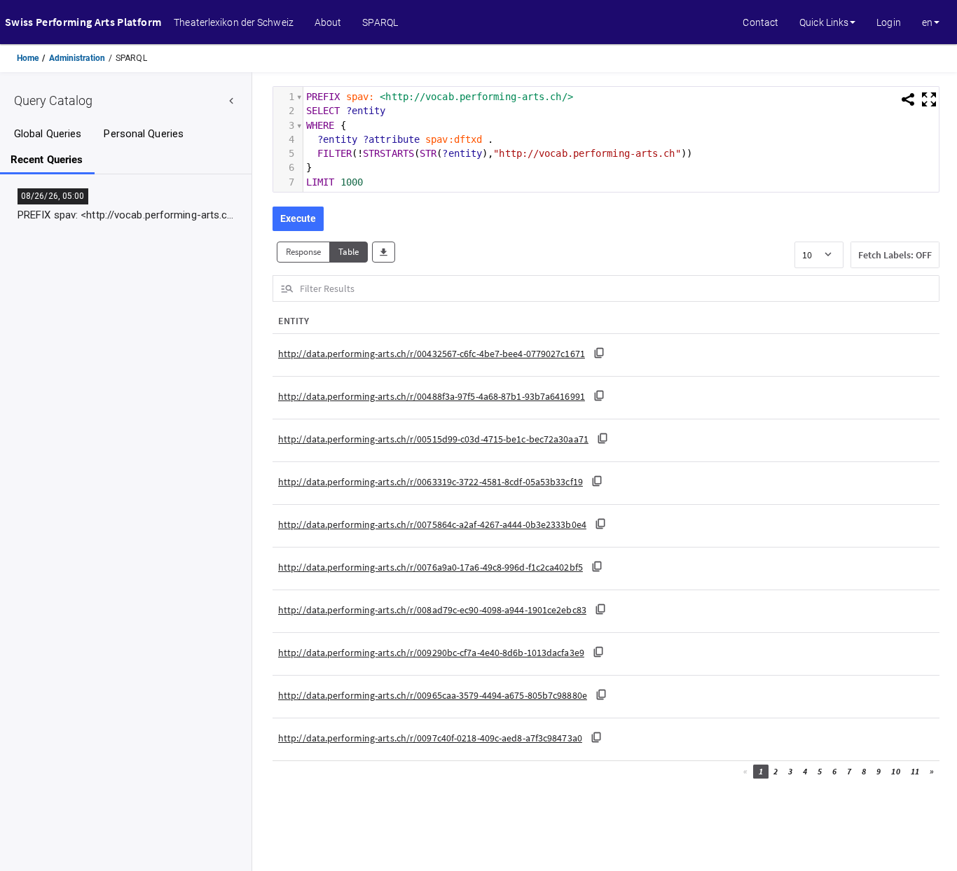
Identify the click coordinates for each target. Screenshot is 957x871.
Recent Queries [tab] (47, 160)
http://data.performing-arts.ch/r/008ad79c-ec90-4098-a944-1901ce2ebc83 (432, 610)
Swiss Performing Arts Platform (83, 22)
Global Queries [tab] (47, 134)
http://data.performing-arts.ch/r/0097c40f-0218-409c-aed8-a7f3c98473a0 (430, 738)
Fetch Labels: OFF (895, 255)
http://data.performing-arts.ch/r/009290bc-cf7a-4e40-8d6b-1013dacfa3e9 (431, 653)
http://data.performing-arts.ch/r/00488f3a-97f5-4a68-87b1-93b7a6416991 (431, 397)
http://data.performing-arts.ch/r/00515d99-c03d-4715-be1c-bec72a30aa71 (433, 439)
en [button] (927, 22)
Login (888, 22)
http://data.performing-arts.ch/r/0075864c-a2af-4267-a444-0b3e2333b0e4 (432, 525)
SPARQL (380, 22)
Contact (760, 22)
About (328, 22)
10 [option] (807, 255)
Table (348, 252)
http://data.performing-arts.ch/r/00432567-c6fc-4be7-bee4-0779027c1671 (431, 354)
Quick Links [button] (823, 22)
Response (303, 252)
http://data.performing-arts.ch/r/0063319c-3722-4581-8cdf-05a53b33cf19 (430, 482)
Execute (298, 218)
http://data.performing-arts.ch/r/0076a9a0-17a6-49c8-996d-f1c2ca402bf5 (430, 567)
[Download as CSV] (383, 252)
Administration (77, 58)
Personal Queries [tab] (144, 134)
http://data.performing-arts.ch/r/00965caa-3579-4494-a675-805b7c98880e (432, 696)
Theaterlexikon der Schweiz (234, 22)
